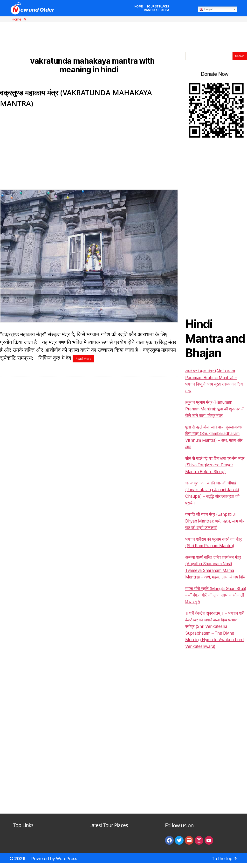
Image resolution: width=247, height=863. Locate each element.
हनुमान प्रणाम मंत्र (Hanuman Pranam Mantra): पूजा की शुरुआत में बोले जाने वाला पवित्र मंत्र (214, 409)
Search (239, 56)
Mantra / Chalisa (156, 10)
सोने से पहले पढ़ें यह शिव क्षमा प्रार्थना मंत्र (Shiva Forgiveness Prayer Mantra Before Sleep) (214, 465)
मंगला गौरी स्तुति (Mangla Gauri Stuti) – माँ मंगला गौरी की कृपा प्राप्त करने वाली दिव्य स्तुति (215, 595)
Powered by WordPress (54, 858)
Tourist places (158, 6)
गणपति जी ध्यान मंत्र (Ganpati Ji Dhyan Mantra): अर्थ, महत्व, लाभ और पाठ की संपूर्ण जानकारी (214, 521)
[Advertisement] (123, 29)
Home (138, 6)
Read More (83, 358)
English (208, 9)
